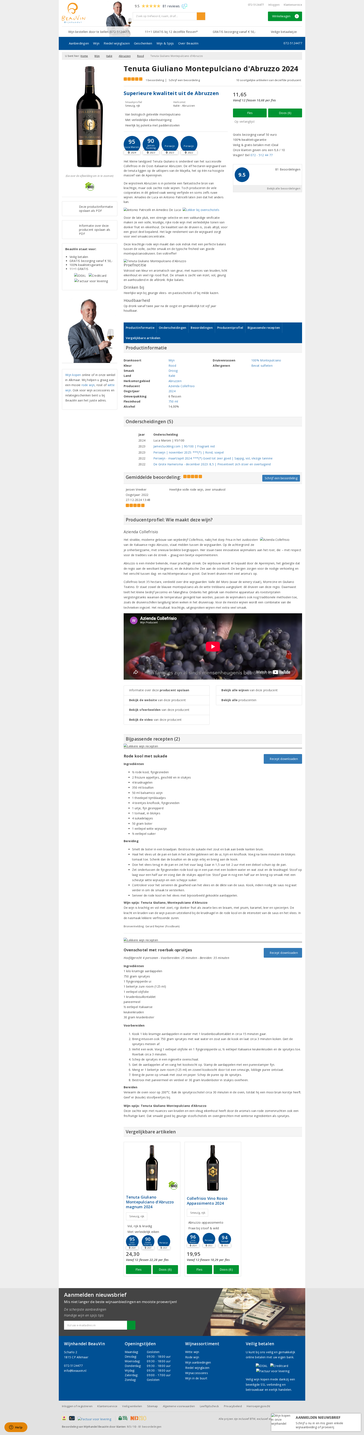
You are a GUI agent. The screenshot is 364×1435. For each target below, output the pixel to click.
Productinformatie (140, 328)
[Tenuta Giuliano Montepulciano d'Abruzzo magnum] (152, 1168)
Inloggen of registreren (77, 1406)
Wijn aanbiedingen (198, 1362)
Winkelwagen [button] (285, 16)
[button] (151, 144)
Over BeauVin (188, 43)
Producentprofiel (230, 328)
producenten (238, 700)
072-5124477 (256, 5)
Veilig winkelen (132, 1406)
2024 (172, 391)
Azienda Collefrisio (182, 386)
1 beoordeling (155, 80)
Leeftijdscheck (209, 1406)
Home (84, 56)
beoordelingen (149, 1426)
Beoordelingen (202, 328)
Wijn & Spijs (165, 43)
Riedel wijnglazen (117, 43)
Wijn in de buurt (196, 1378)
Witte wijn (192, 1352)
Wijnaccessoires (196, 1373)
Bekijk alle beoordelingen (283, 188)
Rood (140, 56)
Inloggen (274, 5)
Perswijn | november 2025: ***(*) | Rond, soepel (188, 452)
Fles (250, 113)
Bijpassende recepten (264, 328)
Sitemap (152, 1406)
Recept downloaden (283, 759)
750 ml (173, 401)
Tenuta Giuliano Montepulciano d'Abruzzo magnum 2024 (150, 1202)
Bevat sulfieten (262, 366)
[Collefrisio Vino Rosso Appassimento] (213, 1168)
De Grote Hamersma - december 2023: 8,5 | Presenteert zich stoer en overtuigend (212, 464)
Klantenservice (293, 5)
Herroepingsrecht (258, 1406)
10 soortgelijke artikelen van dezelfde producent (268, 80)
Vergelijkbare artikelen (143, 338)
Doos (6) (285, 113)
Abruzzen (125, 56)
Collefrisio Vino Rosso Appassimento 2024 (207, 1201)
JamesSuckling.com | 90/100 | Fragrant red (184, 446)
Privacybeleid (233, 1406)
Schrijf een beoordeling (184, 80)
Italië (109, 56)
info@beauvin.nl (75, 1371)
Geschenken (143, 43)
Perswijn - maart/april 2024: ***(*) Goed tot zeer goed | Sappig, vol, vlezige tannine (213, 458)
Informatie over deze (159, 690)
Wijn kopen (73, 375)
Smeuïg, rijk (137, 1216)
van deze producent (157, 700)
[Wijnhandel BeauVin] (96, 13)
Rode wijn (192, 1357)
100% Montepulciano (266, 360)
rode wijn (88, 385)
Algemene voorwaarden (179, 1406)
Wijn (96, 43)
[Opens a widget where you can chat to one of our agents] (15, 1427)
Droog (173, 371)
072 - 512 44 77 (261, 155)
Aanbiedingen (79, 43)
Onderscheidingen (172, 328)
